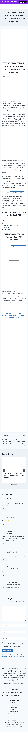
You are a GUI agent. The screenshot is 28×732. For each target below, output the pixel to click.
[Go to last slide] (4, 470)
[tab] (11, 484)
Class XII (24, 696)
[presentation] (14, 464)
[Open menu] (25, 7)
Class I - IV (6, 693)
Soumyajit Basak (12, 582)
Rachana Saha (11, 531)
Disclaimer (14, 707)
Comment (6, 607)
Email (4, 632)
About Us (14, 702)
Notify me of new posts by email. (12, 646)
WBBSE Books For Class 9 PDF (14, 313)
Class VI (23, 693)
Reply (4, 508)
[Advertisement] (14, 45)
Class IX (14, 9)
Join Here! (22, 2)
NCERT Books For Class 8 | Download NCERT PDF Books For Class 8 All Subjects (21, 440)
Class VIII (9, 696)
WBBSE (8, 229)
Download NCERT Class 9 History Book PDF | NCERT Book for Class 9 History (13, 475)
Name (5, 625)
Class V (19, 693)
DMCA (14, 709)
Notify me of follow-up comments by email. (13, 643)
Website (5, 638)
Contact (14, 705)
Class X (15, 696)
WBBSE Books (6, 24)
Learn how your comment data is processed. (13, 656)
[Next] (24, 470)
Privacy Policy (14, 711)
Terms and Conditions (14, 714)
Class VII (4, 696)
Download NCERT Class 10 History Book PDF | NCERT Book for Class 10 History (6, 440)
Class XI (20, 696)
